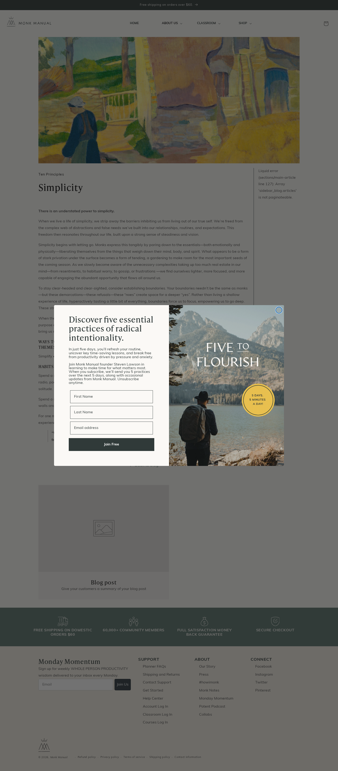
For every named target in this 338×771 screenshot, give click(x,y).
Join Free (111, 444)
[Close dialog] (279, 310)
